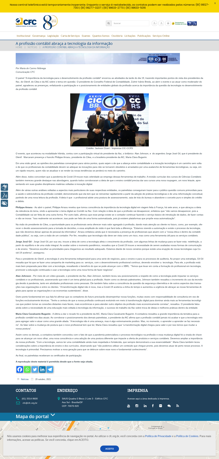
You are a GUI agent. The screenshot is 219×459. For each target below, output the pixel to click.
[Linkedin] (42, 369)
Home (19, 47)
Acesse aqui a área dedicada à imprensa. (148, 398)
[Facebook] (19, 369)
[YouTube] (129, 406)
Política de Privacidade (158, 436)
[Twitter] (34, 369)
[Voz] (4, 195)
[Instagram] (137, 406)
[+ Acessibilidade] (4, 203)
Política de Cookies (187, 436)
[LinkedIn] (146, 406)
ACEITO (109, 448)
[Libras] (4, 187)
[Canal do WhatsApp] (170, 406)
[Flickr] (161, 406)
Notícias (32, 47)
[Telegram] (49, 369)
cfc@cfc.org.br (29, 403)
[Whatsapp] (27, 369)
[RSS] (178, 406)
